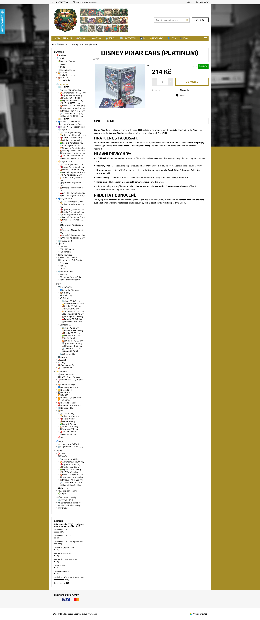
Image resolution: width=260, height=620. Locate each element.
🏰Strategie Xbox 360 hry (71, 479)
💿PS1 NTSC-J (64, 87)
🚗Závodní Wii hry (68, 431)
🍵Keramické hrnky (67, 70)
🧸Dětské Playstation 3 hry (72, 212)
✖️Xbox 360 (63, 456)
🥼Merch (110, 38)
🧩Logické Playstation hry (71, 143)
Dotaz (182, 95)
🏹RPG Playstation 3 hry (71, 214)
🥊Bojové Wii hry (67, 418)
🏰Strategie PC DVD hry (72, 316)
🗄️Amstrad (63, 357)
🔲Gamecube (64, 392)
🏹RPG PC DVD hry (70, 308)
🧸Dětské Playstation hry (71, 140)
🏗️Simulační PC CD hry (72, 340)
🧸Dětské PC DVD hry (71, 306)
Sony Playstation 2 (62, 535)
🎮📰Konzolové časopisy (69, 505)
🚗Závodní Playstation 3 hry (72, 235)
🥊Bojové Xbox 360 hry (70, 464)
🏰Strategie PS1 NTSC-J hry (72, 110)
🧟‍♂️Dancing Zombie (66, 61)
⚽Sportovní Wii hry (69, 429)
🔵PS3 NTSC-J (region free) (70, 121)
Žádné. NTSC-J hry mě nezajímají (69, 577)
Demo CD (64, 268)
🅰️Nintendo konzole (67, 402)
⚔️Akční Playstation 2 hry (71, 164)
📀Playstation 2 (65, 161)
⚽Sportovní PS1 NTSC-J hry (72, 108)
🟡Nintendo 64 (65, 390)
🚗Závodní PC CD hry (71, 348)
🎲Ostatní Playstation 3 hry (72, 237)
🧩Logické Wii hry (68, 424)
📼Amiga (62, 362)
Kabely (63, 265)
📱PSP (61, 243)
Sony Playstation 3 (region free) (68, 541)
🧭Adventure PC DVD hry (73, 303)
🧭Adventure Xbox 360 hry (72, 461)
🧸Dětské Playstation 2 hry (72, 169)
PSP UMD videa (67, 249)
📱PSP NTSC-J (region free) (70, 124)
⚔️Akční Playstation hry (70, 132)
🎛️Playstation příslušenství (70, 260)
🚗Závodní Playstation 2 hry (72, 193)
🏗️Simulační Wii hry (69, 426)
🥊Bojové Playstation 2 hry (72, 167)
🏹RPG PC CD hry (69, 338)
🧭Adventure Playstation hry (73, 135)
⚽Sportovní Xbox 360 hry (71, 477)
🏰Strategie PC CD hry (72, 346)
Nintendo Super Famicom (65, 559)
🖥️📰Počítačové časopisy (69, 502)
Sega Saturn (59, 565)
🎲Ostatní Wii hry (68, 434)
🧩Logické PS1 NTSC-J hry (71, 100)
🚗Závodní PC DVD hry (72, 319)
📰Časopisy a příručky (66, 497)
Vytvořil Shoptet (200, 614)
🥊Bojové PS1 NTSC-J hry (71, 95)
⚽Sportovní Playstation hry (72, 153)
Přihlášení (204, 2)
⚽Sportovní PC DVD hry (73, 314)
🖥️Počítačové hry (65, 287)
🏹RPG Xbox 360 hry (69, 472)
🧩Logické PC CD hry (71, 335)
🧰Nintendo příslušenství (69, 405)
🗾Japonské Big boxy (69, 290)
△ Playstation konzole (67, 257)
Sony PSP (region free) (64, 547)
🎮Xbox (184, 38)
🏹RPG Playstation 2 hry (71, 175)
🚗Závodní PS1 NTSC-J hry (71, 113)
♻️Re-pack (63, 493)
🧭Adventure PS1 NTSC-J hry (73, 92)
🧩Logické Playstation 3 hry (72, 217)
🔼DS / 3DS (63, 395)
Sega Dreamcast (61, 571)
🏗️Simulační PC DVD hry (73, 311)
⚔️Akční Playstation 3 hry (71, 201)
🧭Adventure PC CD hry (72, 330)
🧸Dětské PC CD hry (71, 333)
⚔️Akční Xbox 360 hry (69, 459)
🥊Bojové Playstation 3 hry (72, 209)
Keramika (64, 64)
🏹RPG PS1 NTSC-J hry (70, 103)
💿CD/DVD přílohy (66, 500)
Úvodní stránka (62, 38)
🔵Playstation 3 (65, 198)
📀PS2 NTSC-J (64, 119)
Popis (97, 121)
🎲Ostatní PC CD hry (71, 351)
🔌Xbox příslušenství (67, 490)
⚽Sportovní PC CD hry (72, 343)
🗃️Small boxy (66, 295)
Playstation (185, 90)
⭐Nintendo (157, 38)
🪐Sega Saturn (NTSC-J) (68, 444)
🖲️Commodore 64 (66, 365)
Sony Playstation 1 (62, 529)
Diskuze (110, 121)
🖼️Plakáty (62, 72)
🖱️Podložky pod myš (67, 75)
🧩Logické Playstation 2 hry (72, 172)
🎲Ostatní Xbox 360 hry (70, 485)
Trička (62, 67)
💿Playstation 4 (65, 241)
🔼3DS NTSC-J (64, 400)
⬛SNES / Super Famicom (69, 377)
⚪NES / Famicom (66, 374)
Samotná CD (65, 324)
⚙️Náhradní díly (65, 271)
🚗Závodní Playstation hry (71, 155)
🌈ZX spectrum (65, 367)
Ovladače (64, 263)
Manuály (64, 274)
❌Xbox (61, 453)
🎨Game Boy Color (66, 384)
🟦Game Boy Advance (68, 387)
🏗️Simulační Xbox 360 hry (71, 474)
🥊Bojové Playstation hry (71, 137)
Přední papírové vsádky (70, 277)
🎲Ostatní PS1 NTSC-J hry (71, 116)
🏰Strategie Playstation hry (72, 150)
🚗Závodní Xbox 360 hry (71, 482)
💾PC (142, 38)
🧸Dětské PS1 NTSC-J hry (71, 98)
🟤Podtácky (63, 77)
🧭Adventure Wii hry (69, 416)
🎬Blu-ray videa (65, 255)
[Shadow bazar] (90, 19)
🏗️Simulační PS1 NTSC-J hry (72, 105)
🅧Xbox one (63, 488)
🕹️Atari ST (62, 360)
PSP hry (63, 246)
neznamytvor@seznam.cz (86, 2)
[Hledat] (187, 20)
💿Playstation (128, 38)
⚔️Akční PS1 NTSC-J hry (70, 90)
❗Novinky (95, 38)
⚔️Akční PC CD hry (70, 328)
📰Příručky (63, 508)
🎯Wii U (61, 437)
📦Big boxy (65, 292)
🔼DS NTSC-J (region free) (69, 397)
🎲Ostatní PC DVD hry (72, 321)
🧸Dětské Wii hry (67, 421)
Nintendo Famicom (63, 553)
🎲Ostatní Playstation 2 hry (72, 195)
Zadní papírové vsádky (70, 279)
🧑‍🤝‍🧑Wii (60, 410)
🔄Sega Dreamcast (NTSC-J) (70, 446)
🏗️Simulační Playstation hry (72, 148)
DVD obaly (64, 298)
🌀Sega (172, 38)
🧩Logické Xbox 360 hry (70, 469)
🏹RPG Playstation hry (70, 145)
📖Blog (80, 38)
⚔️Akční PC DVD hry (71, 301)
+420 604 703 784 (61, 2)
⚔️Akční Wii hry (67, 413)
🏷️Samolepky (64, 80)
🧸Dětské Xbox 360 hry (70, 467)
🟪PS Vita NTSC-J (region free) (71, 126)
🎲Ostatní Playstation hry (71, 158)
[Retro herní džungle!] (53, 44)
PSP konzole (65, 251)
